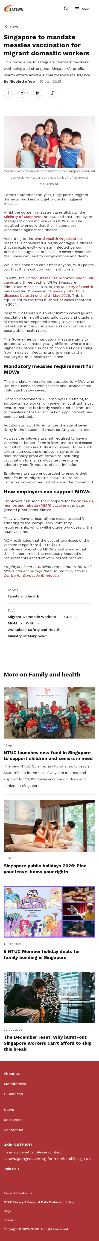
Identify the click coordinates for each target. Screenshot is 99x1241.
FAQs (7, 1211)
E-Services (13, 1094)
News (14, 26)
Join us (10, 1169)
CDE (68, 617)
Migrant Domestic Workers (32, 617)
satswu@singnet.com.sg (25, 1158)
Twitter (25, 93)
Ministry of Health (77, 287)
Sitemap (9, 1220)
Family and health (23, 596)
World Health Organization (58, 238)
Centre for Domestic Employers (32, 575)
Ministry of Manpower (23, 217)
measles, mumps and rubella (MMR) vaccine (49, 503)
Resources (13, 1119)
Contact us (13, 1130)
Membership (15, 1084)
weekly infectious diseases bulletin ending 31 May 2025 (44, 293)
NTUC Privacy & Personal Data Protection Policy (39, 1202)
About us (12, 1073)
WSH (30, 623)
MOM (12, 623)
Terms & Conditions (18, 1193)
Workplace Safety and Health (34, 629)
